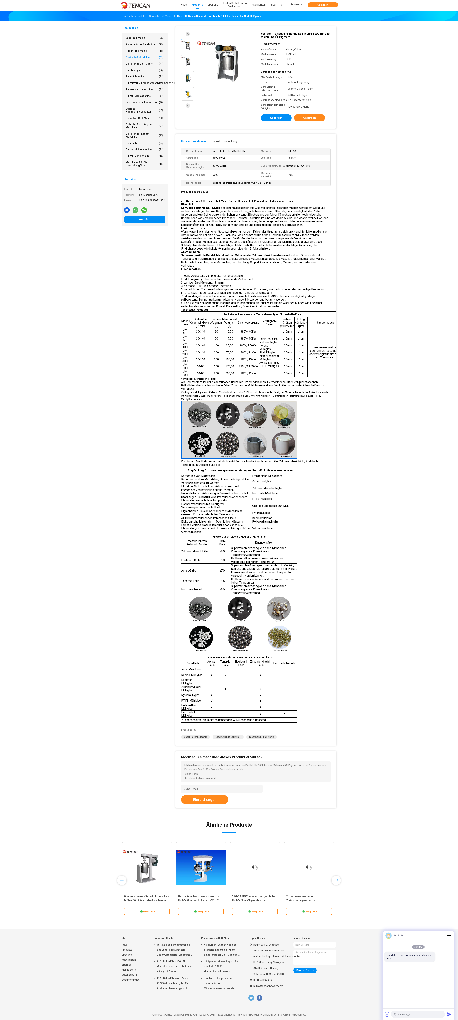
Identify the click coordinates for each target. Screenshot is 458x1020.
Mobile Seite (129, 969)
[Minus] (449, 935)
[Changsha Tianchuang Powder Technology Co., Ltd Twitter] (251, 998)
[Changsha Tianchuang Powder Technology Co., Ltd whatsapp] (135, 210)
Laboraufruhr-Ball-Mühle (261, 737)
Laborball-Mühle (145, 37)
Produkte (127, 949)
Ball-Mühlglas (145, 70)
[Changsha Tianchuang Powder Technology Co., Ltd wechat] (144, 210)
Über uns (127, 954)
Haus (125, 944)
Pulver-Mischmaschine (145, 89)
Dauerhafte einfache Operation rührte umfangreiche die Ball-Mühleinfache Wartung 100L (306, 900)
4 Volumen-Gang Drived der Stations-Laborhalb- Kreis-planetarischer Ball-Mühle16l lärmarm (221, 950)
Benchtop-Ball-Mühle (145, 118)
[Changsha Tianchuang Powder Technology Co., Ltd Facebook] (259, 998)
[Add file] (387, 1014)
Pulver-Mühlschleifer (145, 156)
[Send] (449, 1014)
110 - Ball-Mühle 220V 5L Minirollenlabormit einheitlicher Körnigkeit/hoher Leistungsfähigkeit (175, 967)
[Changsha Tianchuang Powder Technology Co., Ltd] (135, 5)
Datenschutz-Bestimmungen (131, 977)
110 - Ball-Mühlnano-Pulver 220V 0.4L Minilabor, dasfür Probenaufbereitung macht (173, 983)
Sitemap (126, 964)
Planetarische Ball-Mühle (145, 44)
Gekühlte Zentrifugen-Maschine (145, 126)
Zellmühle (145, 143)
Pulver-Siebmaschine (145, 95)
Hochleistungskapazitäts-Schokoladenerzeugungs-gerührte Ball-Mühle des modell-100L (200, 900)
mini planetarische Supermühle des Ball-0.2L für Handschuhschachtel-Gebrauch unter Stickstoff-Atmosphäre (222, 967)
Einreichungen (204, 799)
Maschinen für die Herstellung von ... (145, 164)
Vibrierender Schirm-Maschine (145, 135)
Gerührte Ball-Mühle (145, 57)
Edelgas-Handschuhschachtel (145, 110)
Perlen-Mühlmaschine (145, 149)
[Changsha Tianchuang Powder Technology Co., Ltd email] (127, 210)
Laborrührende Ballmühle (228, 737)
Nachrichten (129, 959)
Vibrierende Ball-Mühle (145, 63)
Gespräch (322, 4)
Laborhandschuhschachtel (145, 102)
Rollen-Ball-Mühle (145, 50)
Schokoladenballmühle (195, 737)
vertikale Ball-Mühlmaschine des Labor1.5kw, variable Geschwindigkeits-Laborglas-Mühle (174, 950)
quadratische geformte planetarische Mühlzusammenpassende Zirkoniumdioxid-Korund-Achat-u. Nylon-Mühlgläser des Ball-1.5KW (222, 984)
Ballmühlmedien (145, 76)
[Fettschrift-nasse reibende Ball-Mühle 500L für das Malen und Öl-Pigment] (226, 62)
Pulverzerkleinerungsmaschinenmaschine (145, 83)
